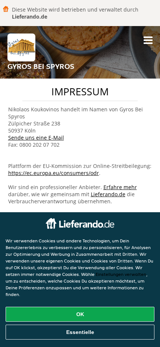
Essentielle (80, 332)
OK (80, 314)
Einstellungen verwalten (121, 274)
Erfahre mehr (120, 187)
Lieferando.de (108, 194)
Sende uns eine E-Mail (36, 137)
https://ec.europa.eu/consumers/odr (53, 172)
